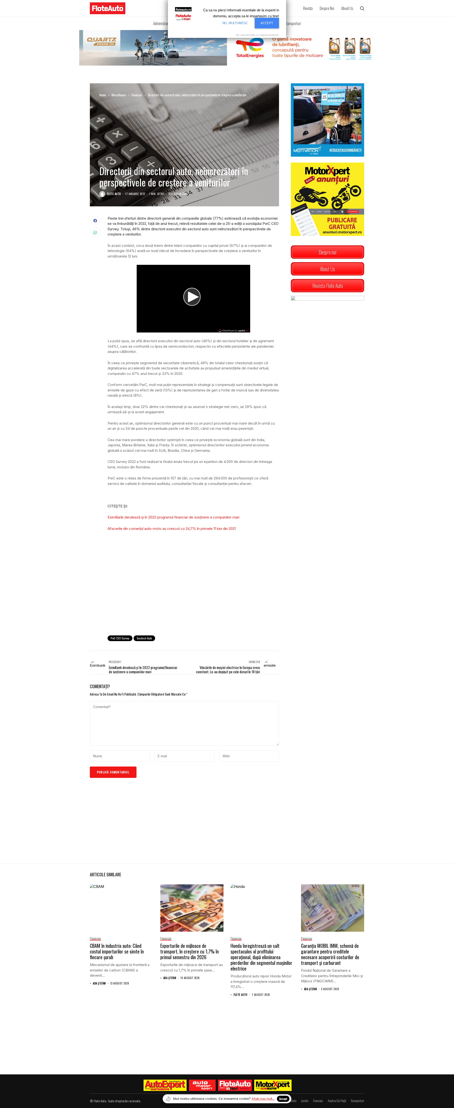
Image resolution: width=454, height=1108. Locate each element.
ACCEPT (267, 23)
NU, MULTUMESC (235, 23)
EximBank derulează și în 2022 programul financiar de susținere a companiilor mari (173, 517)
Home (102, 95)
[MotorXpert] (273, 1085)
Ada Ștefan (99, 983)
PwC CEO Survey (120, 638)
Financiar (136, 95)
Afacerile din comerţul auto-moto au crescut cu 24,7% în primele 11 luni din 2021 (172, 528)
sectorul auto (144, 638)
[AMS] (202, 1085)
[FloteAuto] (235, 1085)
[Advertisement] (193, 593)
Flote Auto (114, 193)
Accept (283, 1099)
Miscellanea (119, 95)
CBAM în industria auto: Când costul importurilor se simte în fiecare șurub (117, 951)
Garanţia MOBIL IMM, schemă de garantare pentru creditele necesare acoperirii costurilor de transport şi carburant (330, 954)
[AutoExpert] (165, 1085)
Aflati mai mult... (263, 1098)
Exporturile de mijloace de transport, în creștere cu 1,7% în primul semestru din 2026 (189, 951)
